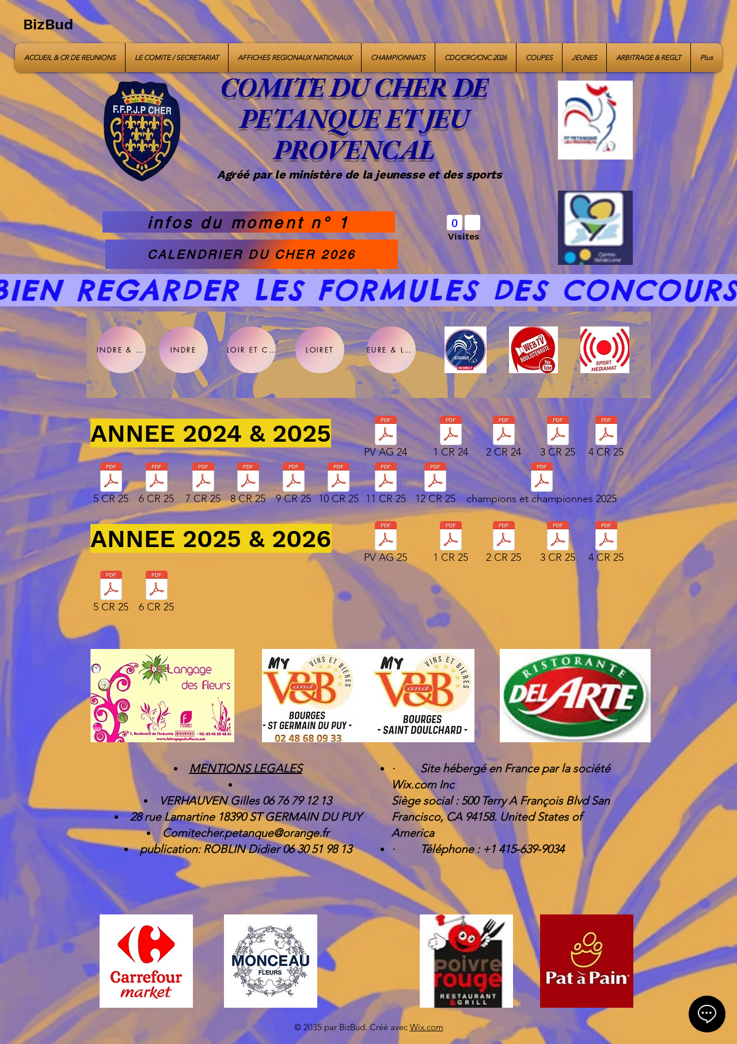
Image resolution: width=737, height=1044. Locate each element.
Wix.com (426, 1027)
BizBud (48, 24)
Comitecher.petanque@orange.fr (245, 833)
